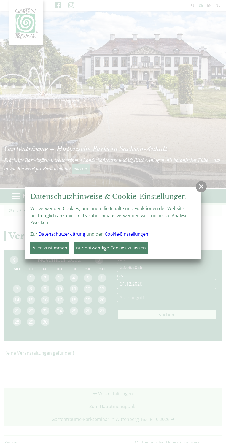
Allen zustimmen (50, 248)
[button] (201, 186)
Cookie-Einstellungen (126, 234)
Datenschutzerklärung (62, 234)
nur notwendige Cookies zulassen (111, 248)
